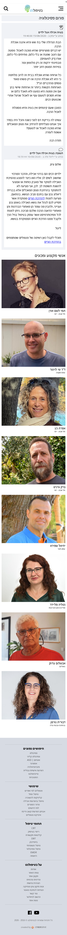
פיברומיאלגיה (33, 767)
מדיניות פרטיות (34, 879)
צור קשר (33, 893)
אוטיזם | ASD (33, 760)
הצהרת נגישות (33, 883)
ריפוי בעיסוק (33, 831)
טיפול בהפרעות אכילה (33, 801)
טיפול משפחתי (34, 845)
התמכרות (33, 777)
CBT (33, 828)
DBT (33, 838)
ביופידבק (33, 842)
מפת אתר (33, 900)
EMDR (33, 852)
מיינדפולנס (33, 773)
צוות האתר (33, 872)
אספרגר (33, 763)
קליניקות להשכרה (33, 797)
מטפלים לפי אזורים (34, 790)
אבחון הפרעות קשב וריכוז (33, 811)
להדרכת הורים (36, 198)
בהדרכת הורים (52, 242)
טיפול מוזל (33, 794)
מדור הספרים (33, 804)
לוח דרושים (33, 808)
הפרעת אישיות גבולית (33, 770)
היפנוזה (33, 855)
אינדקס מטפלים (33, 815)
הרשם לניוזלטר (33, 896)
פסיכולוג (33, 753)
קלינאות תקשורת (33, 835)
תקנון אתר (33, 876)
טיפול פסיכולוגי (33, 848)
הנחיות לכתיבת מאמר (34, 890)
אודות (33, 869)
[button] (6, 8)
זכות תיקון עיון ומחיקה (33, 886)
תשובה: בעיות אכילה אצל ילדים (46, 153)
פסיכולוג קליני (33, 756)
